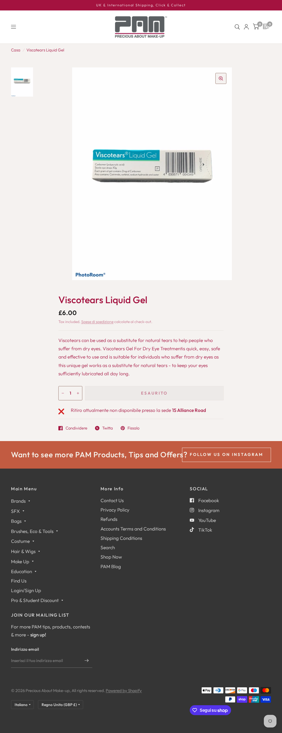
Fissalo (133, 428)
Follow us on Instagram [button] (226, 454)
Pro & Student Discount (35, 600)
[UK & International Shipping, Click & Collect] (141, 5)
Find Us (18, 581)
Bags (16, 521)
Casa (15, 50)
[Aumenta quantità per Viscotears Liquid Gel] (78, 393)
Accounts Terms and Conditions (133, 529)
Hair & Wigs (23, 551)
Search (108, 547)
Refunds (109, 519)
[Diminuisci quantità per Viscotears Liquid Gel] (63, 393)
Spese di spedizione (97, 321)
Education (21, 571)
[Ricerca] (237, 26)
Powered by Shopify (124, 690)
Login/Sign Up (26, 590)
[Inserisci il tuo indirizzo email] (86, 660)
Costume (20, 541)
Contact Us (112, 500)
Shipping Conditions (121, 538)
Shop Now (111, 557)
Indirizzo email (25, 649)
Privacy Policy (115, 510)
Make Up (20, 561)
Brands (18, 501)
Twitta (107, 428)
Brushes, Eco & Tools (32, 531)
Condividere (76, 428)
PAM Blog (111, 566)
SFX (15, 511)
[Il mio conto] (246, 26)
